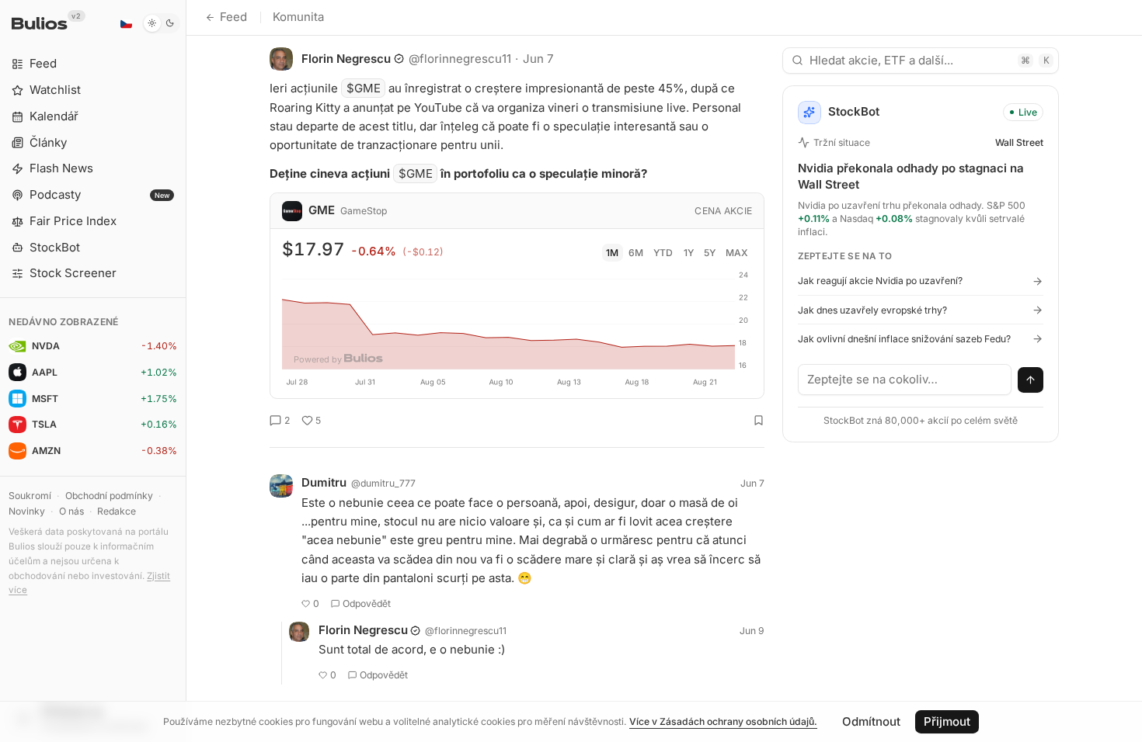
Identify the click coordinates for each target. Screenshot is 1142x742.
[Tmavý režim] (161, 23)
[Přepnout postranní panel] (186, 371)
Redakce (116, 511)
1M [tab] (612, 252)
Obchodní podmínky (109, 495)
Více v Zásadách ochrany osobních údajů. (723, 721)
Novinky (27, 511)
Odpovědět (367, 603)
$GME (363, 88)
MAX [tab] (737, 252)
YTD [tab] (663, 252)
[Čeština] (126, 23)
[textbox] (905, 379)
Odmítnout (871, 721)
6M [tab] (635, 252)
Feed (233, 16)
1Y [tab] (689, 252)
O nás (71, 511)
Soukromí (30, 495)
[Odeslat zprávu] (1031, 380)
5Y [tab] (709, 252)
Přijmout (947, 721)
